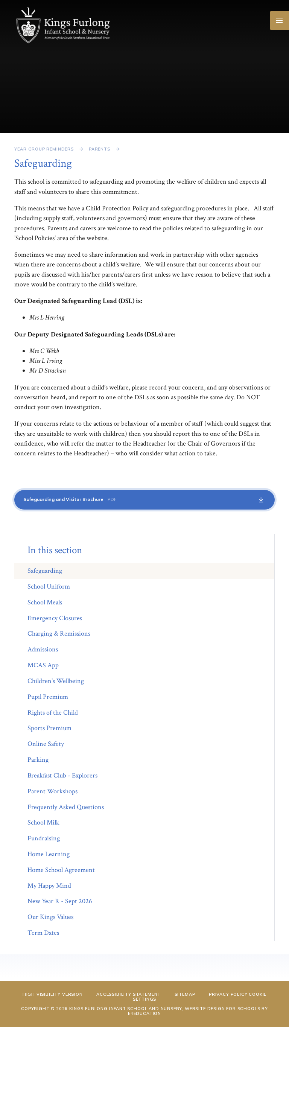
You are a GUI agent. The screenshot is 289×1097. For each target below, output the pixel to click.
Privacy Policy (228, 994)
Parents (99, 149)
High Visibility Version (53, 994)
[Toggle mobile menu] (279, 20)
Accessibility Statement (128, 994)
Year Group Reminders (44, 149)
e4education (144, 1013)
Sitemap (185, 994)
